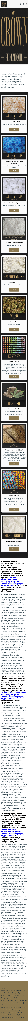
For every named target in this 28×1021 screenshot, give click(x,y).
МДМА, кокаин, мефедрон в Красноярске (13, 990)
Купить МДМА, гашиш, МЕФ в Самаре (12, 995)
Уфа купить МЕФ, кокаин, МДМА (11, 1015)
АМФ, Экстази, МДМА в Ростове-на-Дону (13, 1017)
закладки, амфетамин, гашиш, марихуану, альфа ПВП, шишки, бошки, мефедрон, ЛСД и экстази (12, 582)
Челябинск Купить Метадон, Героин (11, 993)
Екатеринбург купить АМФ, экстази (11, 998)
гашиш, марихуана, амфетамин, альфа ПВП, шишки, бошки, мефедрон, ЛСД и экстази (12, 833)
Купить (14, 129)
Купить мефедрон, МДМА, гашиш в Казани (14, 1000)
